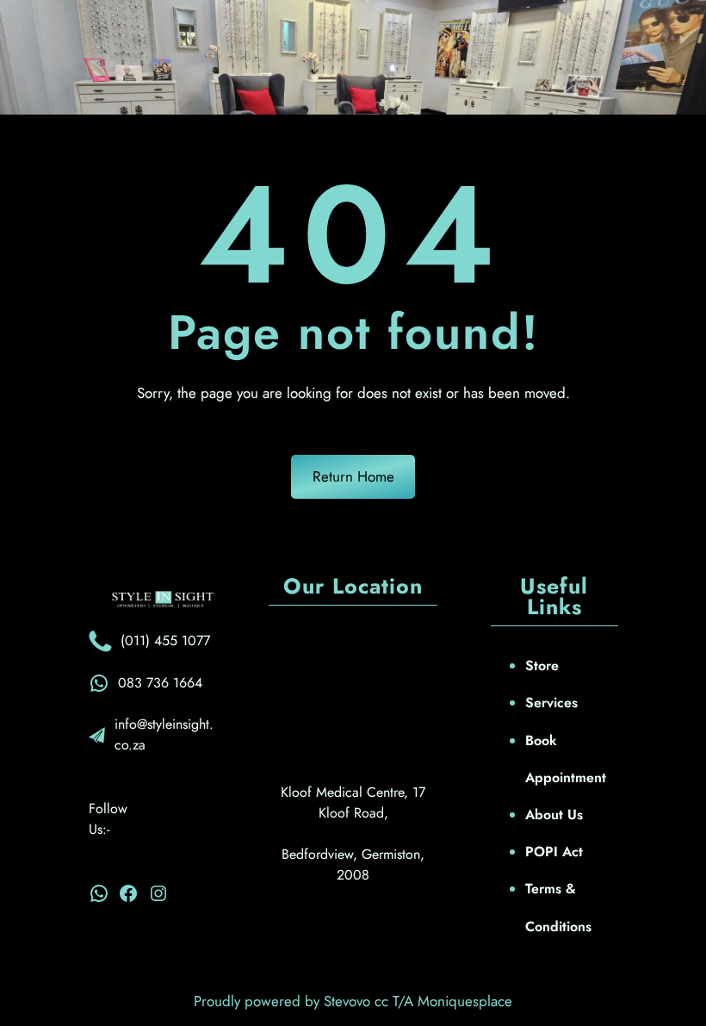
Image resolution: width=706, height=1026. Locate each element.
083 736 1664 (160, 683)
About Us (554, 814)
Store (542, 665)
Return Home (353, 476)
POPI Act (554, 851)
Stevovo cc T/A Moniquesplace (418, 1001)
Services (551, 702)
